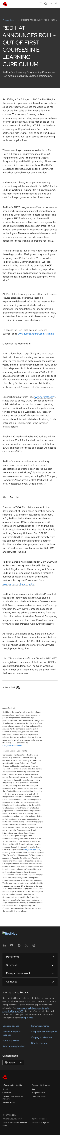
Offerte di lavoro (39, 1043)
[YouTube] (12, 946)
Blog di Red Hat (38, 1092)
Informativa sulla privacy (12, 1119)
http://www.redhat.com (12, 745)
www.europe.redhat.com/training (36, 333)
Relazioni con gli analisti (13, 1046)
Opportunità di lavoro (41, 1085)
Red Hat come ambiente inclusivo (12, 1097)
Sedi (34, 1089)
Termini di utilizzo (39, 1119)
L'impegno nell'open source (44, 1031)
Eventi (5, 1089)
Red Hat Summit (9, 1102)
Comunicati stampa (40, 1025)
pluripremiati (27, 1017)
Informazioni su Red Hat (12, 1085)
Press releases (9, 20)
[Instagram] (34, 946)
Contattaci (7, 1092)
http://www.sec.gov (31, 849)
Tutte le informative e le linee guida (14, 1123)
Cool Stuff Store (39, 1096)
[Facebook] (19, 946)
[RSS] (18, 687)
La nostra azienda (10, 1025)
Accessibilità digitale (40, 1122)
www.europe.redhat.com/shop (18, 584)
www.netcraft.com (44, 397)
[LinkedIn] (4, 946)
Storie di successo (11, 1040)
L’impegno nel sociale (41, 1037)
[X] (26, 946)
